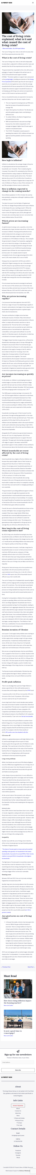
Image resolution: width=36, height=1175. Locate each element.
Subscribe (18, 1070)
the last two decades (27, 716)
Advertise (18, 1113)
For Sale (20, 1125)
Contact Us (18, 1111)
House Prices (20, 1120)
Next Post (31, 967)
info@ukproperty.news (18, 1135)
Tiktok (18, 1157)
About (18, 1108)
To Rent (20, 1123)
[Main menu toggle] (33, 3)
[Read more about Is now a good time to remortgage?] (18, 1019)
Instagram (18, 1153)
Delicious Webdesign (24, 1170)
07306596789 (18, 1141)
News (18, 1115)
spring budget (9, 79)
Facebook (18, 1150)
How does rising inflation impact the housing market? (17, 1002)
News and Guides (7, 48)
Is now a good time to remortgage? (13, 1032)
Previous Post (5, 967)
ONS (8, 574)
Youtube (18, 1155)
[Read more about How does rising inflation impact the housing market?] (18, 988)
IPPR (28, 690)
